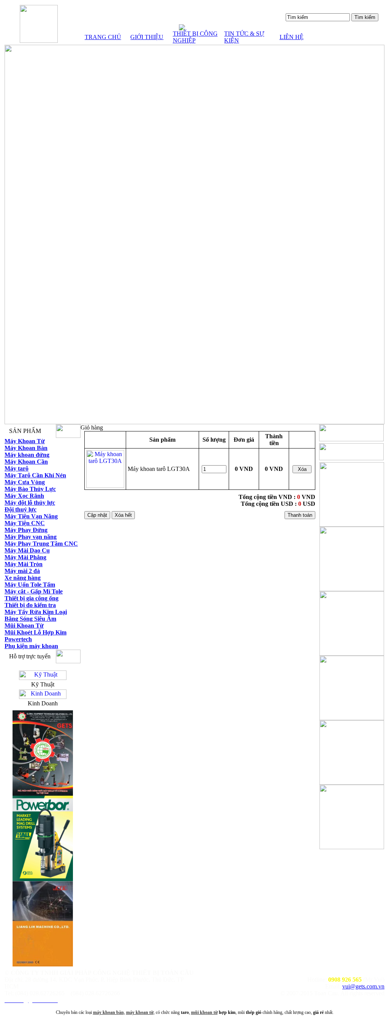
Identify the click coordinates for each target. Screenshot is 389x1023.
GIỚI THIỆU (146, 37)
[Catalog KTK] (43, 964)
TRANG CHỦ (103, 37)
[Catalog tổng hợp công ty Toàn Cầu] (43, 793)
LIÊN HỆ (292, 37)
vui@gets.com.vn (363, 986)
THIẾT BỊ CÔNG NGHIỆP (195, 37)
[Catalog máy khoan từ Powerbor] (43, 879)
